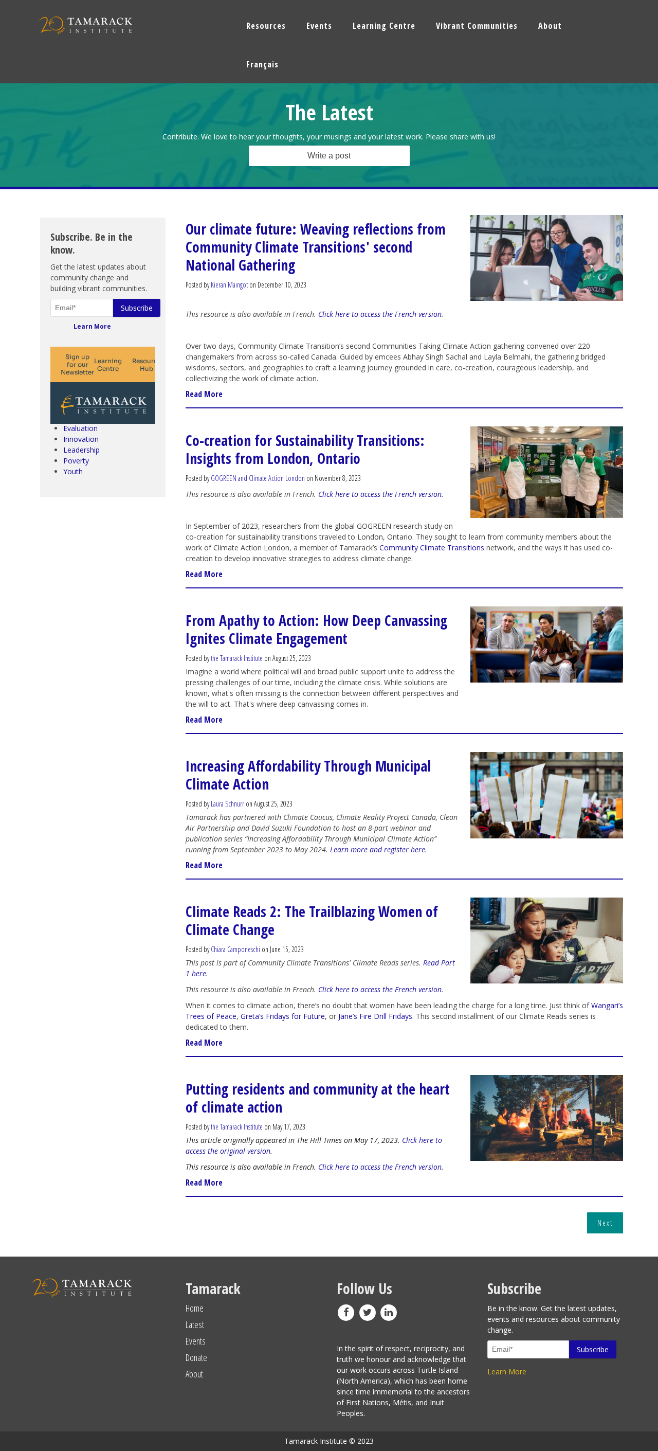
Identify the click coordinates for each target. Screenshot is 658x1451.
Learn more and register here (377, 849)
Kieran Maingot (229, 285)
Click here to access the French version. (381, 494)
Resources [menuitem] (266, 25)
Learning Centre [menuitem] (384, 25)
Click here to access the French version (380, 314)
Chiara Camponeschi (235, 949)
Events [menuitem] (319, 25)
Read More (204, 394)
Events (196, 1341)
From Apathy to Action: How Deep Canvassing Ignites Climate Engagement (316, 629)
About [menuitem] (550, 25)
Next (605, 1223)
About (194, 1374)
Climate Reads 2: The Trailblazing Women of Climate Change (312, 920)
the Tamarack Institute (237, 658)
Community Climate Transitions (432, 547)
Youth (73, 471)
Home (195, 1308)
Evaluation (80, 428)
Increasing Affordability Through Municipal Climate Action (308, 775)
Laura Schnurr (227, 804)
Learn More (92, 326)
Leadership (81, 450)
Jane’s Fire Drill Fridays (375, 1016)
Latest (195, 1324)
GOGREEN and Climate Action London (258, 478)
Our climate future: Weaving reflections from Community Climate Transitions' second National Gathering (316, 247)
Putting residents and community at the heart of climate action (318, 1098)
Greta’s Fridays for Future (283, 1016)
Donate (196, 1357)
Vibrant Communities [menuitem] (477, 25)
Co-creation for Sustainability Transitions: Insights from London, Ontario (305, 449)
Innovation (81, 439)
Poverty (76, 460)
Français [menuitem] (262, 64)
